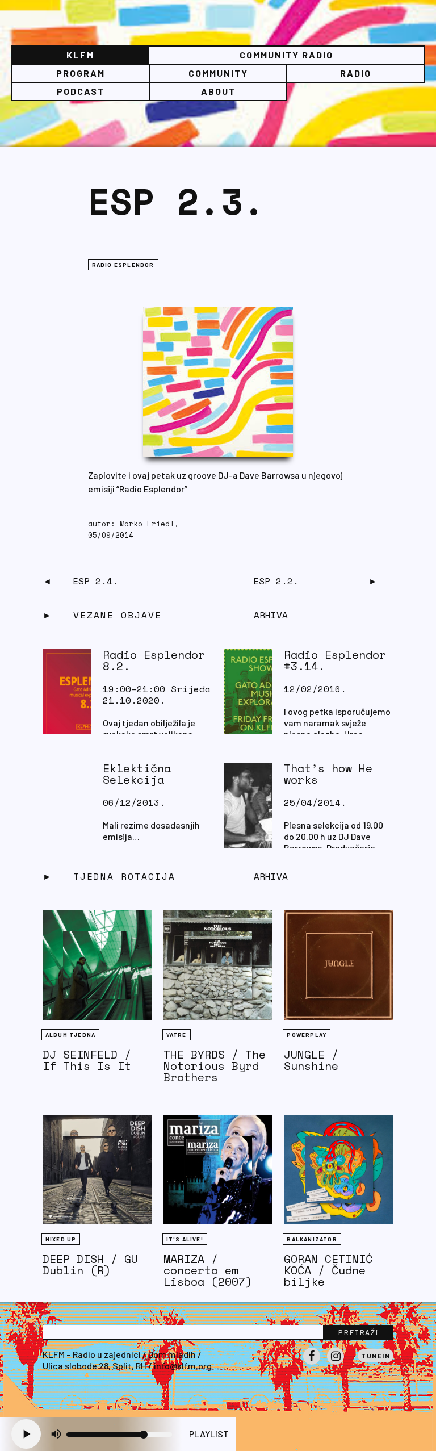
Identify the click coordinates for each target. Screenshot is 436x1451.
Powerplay (306, 1034)
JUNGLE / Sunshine (311, 1060)
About (218, 91)
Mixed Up (61, 1239)
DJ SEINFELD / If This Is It (87, 1060)
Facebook (311, 1364)
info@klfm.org (183, 1365)
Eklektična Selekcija (137, 774)
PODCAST (80, 91)
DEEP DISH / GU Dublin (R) (90, 1264)
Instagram (335, 1364)
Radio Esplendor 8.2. (154, 660)
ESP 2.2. (276, 581)
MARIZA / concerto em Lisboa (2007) (208, 1270)
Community (218, 73)
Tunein (375, 1356)
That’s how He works (328, 774)
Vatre (176, 1034)
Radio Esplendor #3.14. (335, 660)
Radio (355, 73)
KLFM (80, 54)
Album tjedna (70, 1034)
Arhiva (271, 876)
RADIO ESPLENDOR (123, 264)
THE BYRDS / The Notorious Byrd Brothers (215, 1065)
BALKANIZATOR (312, 1239)
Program (80, 73)
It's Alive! (184, 1239)
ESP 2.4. (95, 581)
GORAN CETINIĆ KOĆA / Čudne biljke (328, 1270)
